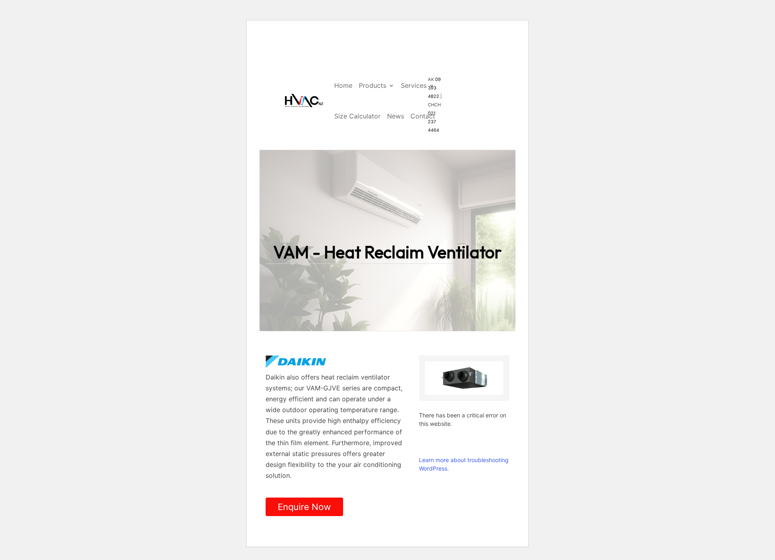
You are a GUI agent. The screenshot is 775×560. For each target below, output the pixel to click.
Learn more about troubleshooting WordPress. (464, 464)
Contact (423, 116)
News (395, 116)
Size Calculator (357, 116)
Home (343, 85)
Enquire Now (304, 507)
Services (414, 85)
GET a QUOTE (472, 73)
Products (372, 85)
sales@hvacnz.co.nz (332, 68)
